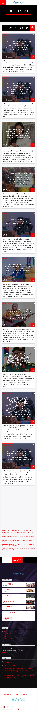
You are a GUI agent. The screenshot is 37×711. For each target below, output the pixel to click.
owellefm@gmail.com (11, 665)
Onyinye (5, 56)
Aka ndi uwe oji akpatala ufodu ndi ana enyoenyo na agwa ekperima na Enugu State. (18, 223)
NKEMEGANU (7, 618)
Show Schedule (8, 634)
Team (16, 694)
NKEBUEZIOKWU (9, 612)
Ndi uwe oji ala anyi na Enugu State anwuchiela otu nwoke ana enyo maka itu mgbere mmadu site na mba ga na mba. (18, 88)
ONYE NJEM (7, 595)
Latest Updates (7, 303)
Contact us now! (8, 638)
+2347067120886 (10, 662)
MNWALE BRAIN (9, 601)
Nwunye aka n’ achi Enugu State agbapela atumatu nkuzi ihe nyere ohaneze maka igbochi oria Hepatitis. (18, 133)
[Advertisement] (18, 507)
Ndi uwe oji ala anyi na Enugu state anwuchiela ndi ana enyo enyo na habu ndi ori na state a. (18, 45)
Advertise (7, 694)
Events (5, 636)
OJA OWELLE (7, 590)
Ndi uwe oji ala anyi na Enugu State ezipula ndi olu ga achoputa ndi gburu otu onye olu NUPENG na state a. (18, 455)
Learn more (5, 652)
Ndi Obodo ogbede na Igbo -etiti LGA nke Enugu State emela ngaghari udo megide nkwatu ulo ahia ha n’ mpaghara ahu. (18, 178)
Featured (5, 35)
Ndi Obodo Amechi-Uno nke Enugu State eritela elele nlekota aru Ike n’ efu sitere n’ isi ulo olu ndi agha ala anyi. (19, 358)
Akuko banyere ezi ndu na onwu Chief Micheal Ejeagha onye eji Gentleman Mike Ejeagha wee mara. (18, 313)
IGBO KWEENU (8, 584)
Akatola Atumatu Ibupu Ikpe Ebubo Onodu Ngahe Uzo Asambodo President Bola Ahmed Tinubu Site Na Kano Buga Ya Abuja (17, 532)
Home (5, 632)
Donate (25, 694)
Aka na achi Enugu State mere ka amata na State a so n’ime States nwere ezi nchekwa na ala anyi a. (18, 268)
